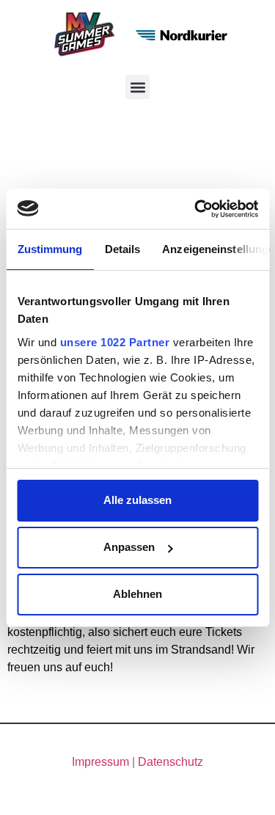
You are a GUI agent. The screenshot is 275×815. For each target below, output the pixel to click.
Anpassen (129, 547)
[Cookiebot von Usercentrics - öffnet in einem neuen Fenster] (195, 209)
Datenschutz (170, 762)
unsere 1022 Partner (114, 342)
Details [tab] (122, 249)
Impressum (100, 762)
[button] (137, 87)
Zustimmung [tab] (49, 249)
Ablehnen (137, 594)
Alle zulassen (137, 500)
